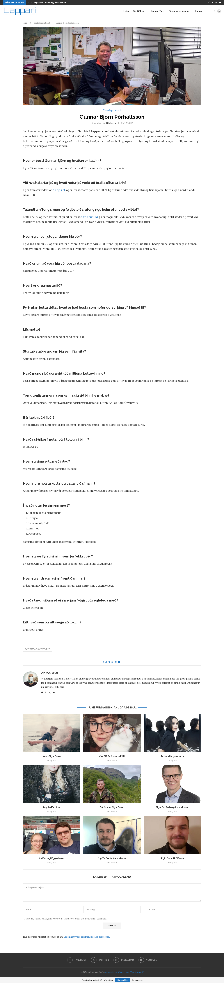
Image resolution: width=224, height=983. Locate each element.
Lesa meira (137, 980)
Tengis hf (59, 190)
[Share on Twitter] (106, 661)
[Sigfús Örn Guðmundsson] (112, 835)
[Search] (213, 11)
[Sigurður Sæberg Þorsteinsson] (172, 784)
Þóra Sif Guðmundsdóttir (112, 756)
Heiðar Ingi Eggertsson (51, 858)
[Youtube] (220, 2)
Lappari (199, 11)
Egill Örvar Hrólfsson (172, 858)
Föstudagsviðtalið (178, 11)
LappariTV (156, 11)
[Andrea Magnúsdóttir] (172, 733)
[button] (28, 2)
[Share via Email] (119, 661)
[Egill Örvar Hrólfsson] (172, 835)
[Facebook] (208, 2)
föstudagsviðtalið (37, 649)
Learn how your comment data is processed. (87, 936)
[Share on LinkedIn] (112, 661)
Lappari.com (111, 972)
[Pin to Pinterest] (109, 661)
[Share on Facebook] (103, 661)
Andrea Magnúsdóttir (172, 756)
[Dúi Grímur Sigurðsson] (112, 784)
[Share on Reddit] (116, 661)
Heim (126, 11)
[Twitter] (212, 2)
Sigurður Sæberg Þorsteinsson (172, 807)
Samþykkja (122, 979)
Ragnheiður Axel (52, 807)
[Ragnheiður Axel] (51, 784)
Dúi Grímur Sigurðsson (112, 807)
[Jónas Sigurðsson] (51, 733)
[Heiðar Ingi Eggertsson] (51, 835)
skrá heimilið (89, 217)
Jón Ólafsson (109, 123)
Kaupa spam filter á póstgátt (131, 972)
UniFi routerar (40, 3)
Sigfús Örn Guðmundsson (112, 858)
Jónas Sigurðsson (51, 756)
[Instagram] (216, 2)
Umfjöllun (138, 11)
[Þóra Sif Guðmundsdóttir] (112, 733)
